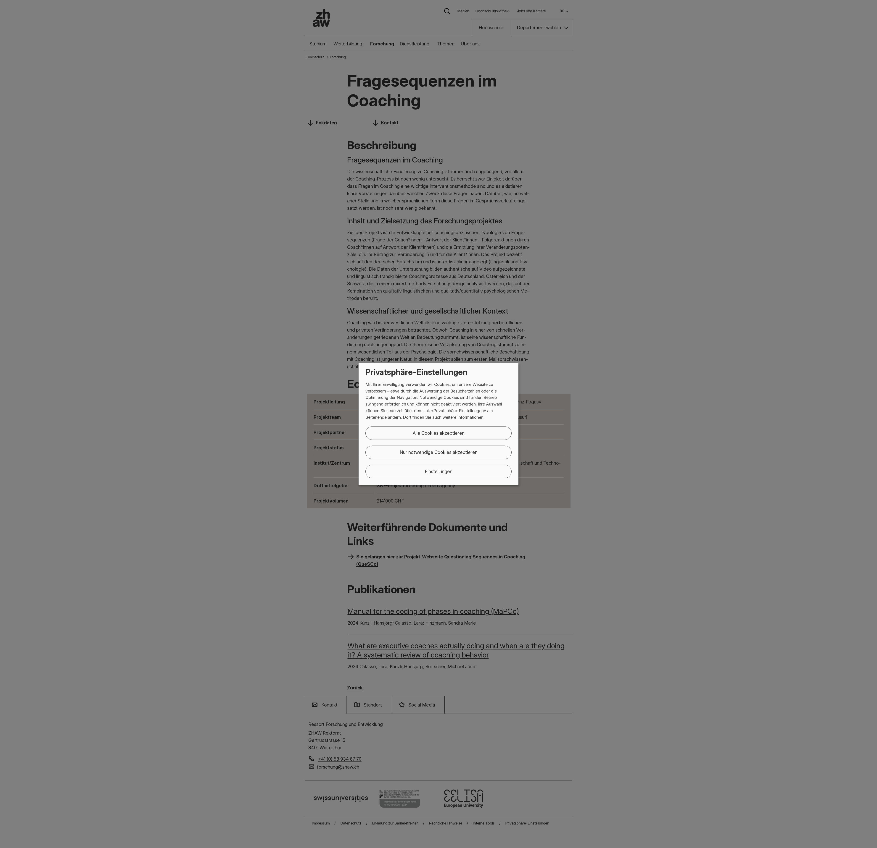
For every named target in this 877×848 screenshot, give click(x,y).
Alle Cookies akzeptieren (439, 433)
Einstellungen (438, 471)
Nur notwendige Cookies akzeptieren (439, 452)
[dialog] (438, 424)
